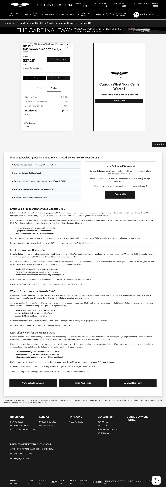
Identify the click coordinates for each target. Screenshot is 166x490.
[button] (28, 46)
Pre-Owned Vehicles (19, 426)
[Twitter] (149, 473)
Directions (103, 426)
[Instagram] (144, 473)
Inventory (17, 417)
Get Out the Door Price (60, 59)
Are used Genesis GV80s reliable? (27, 173)
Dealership (105, 417)
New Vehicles (16, 422)
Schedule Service (47, 422)
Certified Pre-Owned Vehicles (24, 430)
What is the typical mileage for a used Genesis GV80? (35, 165)
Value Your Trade (119, 101)
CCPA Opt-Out (83, 482)
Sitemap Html (61, 482)
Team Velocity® (119, 481)
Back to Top (159, 144)
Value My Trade (75, 422)
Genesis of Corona (14, 482)
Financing (75, 417)
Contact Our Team (133, 383)
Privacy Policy (30, 482)
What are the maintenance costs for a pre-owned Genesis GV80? (40, 181)
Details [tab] (40, 88)
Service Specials (47, 426)
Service (44, 417)
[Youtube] (154, 473)
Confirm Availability (58, 78)
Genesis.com (103, 433)
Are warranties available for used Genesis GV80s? (34, 189)
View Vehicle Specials (33, 383)
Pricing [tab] (54, 88)
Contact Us (120, 194)
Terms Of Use (42, 482)
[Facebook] (138, 473)
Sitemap (54, 482)
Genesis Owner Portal (108, 430)
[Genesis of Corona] (40, 5)
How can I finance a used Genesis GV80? (30, 198)
